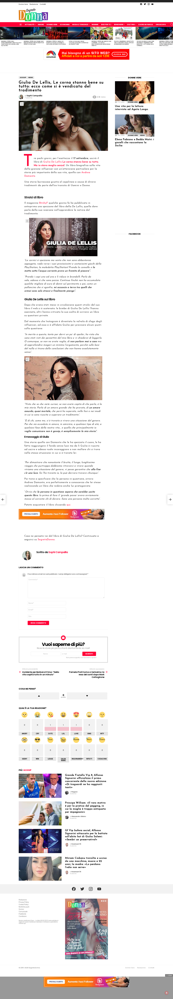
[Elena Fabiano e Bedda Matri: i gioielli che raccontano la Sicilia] (134, 125)
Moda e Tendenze (80, 24)
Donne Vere (23, 4)
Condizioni (22, 916)
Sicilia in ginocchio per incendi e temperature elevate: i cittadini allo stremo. (145, 43)
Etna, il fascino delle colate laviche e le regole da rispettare (78, 42)
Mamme (95, 24)
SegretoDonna (46, 539)
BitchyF (43, 203)
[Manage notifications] (167, 993)
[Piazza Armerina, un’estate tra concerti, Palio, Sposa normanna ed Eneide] (124, 33)
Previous (1, 37)
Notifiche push (24, 907)
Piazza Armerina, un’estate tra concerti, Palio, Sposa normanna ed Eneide (124, 42)
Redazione (34, 4)
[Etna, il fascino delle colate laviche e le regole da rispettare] (79, 33)
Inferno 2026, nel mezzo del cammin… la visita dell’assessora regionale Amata (101, 43)
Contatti (43, 4)
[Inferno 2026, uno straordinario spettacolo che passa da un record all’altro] (11, 33)
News (142, 135)
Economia (65, 24)
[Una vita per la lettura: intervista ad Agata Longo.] (134, 92)
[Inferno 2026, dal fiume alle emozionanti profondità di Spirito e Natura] (34, 33)
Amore (41, 24)
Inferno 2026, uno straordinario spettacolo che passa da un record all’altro (11, 43)
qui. (69, 505)
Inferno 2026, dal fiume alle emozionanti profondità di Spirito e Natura (34, 42)
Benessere (118, 24)
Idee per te (106, 24)
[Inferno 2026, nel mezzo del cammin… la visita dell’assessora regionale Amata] (101, 33)
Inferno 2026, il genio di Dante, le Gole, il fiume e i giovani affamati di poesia (56, 42)
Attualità (29, 24)
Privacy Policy (24, 902)
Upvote (39, 695)
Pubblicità (22, 914)
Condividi (22, 104)
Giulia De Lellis (52, 162)
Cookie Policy (23, 904)
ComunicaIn (23, 911)
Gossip (27, 770)
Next (172, 37)
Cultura (131, 24)
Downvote (87, 695)
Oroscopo (161, 24)
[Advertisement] (86, 65)
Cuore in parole (145, 24)
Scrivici (21, 909)
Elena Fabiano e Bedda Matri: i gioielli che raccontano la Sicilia (134, 142)
